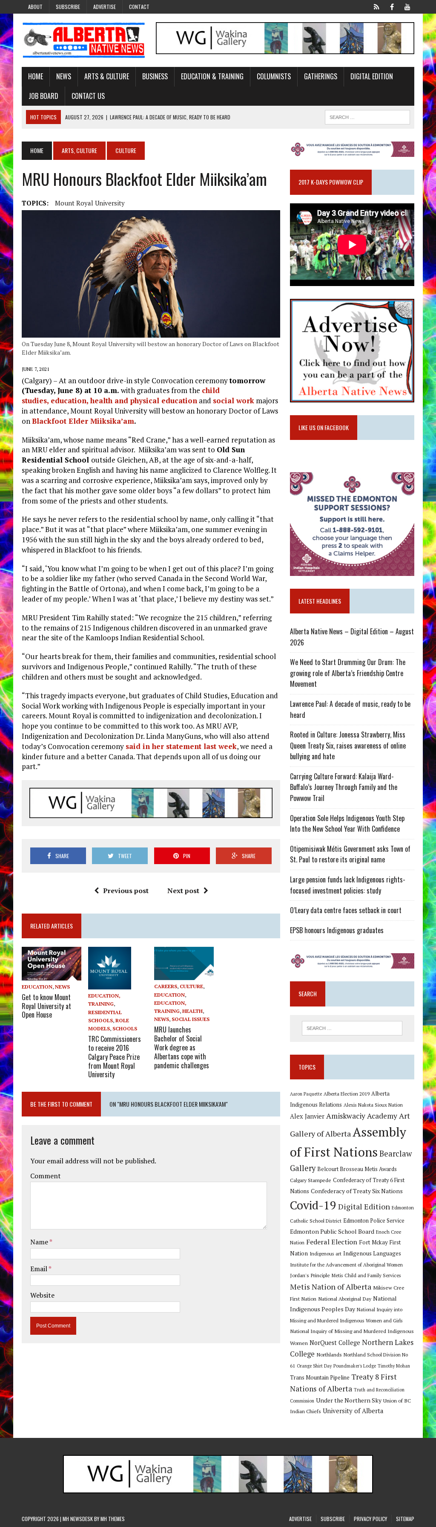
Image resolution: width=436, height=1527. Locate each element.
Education (37, 986)
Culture (191, 986)
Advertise (104, 6)
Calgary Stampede (310, 1180)
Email (39, 1268)
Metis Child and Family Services (366, 1275)
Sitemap (405, 1518)
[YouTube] (407, 6)
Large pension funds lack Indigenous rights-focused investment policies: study (347, 885)
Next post (183, 890)
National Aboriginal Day (344, 1298)
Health (192, 1011)
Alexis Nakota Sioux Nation (373, 1105)
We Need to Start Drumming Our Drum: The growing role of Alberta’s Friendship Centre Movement (347, 673)
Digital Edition (371, 76)
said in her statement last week (181, 746)
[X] (377, 6)
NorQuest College (335, 1343)
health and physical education (143, 400)
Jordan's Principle (310, 1275)
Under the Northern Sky (349, 1400)
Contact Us (88, 96)
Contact (139, 6)
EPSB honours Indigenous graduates (337, 930)
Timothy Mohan (394, 1366)
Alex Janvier (307, 1116)
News (63, 76)
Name (39, 1241)
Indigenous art (325, 1253)
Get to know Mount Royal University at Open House (46, 1006)
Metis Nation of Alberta (330, 1286)
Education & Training (212, 76)
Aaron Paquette (306, 1094)
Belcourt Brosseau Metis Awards (357, 1169)
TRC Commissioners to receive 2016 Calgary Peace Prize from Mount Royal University (114, 1056)
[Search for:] (352, 1028)
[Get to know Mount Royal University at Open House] (51, 974)
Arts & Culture (106, 76)
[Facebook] (392, 6)
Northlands (329, 1354)
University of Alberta (353, 1411)
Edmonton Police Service (373, 1220)
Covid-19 (313, 1205)
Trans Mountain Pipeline (320, 1377)
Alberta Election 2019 (347, 1093)
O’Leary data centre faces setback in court (346, 910)
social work (233, 400)
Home (35, 76)
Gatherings (320, 76)
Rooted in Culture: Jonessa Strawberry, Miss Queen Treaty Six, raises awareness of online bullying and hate (348, 745)
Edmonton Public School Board (332, 1231)
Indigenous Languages (372, 1253)
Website (42, 1295)
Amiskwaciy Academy (361, 1116)
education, (70, 400)
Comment (45, 1175)
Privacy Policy (370, 1518)
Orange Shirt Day (314, 1366)
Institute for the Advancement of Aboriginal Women (346, 1264)
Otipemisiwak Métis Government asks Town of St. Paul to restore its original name (350, 854)
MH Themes (112, 1518)
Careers (165, 986)
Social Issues (190, 1019)
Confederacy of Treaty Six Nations (357, 1191)
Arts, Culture (79, 150)
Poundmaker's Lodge (354, 1366)
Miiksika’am (112, 421)
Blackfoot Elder (61, 421)
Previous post (126, 890)
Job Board (43, 96)
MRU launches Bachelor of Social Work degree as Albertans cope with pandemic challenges (181, 1047)
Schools (124, 1028)
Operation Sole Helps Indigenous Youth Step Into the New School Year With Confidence (347, 823)
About (35, 6)
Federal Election (331, 1241)
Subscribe (68, 6)
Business (155, 76)
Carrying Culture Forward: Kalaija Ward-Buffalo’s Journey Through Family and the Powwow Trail (343, 787)
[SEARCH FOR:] (367, 116)
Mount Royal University (90, 203)
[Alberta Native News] (84, 40)
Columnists (274, 76)
